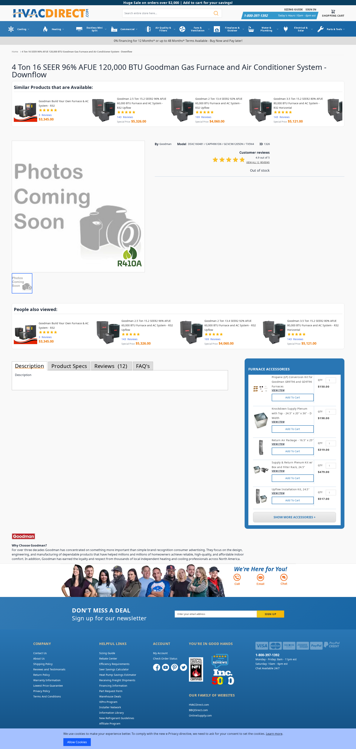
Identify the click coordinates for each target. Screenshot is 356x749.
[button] (22, 283)
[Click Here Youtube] (165, 667)
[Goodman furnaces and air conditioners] (129, 536)
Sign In (311, 9)
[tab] (29, 365)
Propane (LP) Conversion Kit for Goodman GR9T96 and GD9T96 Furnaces (292, 381)
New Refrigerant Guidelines (116, 718)
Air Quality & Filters (163, 29)
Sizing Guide (293, 9)
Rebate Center (108, 658)
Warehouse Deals (110, 696)
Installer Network (110, 707)
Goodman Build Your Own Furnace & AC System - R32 (64, 103)
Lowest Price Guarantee (48, 685)
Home (15, 51)
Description (29, 365)
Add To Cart (292, 397)
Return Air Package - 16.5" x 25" (293, 440)
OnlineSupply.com (200, 715)
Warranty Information (47, 680)
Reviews (110, 366)
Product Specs (69, 366)
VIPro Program (108, 702)
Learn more (274, 734)
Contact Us (40, 653)
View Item (278, 390)
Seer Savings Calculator (114, 669)
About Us (39, 658)
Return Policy (41, 675)
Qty (320, 380)
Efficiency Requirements (114, 664)
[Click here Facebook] (156, 667)
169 (203, 117)
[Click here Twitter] (183, 667)
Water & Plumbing (266, 29)
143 (125, 117)
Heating (56, 29)
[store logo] (50, 13)
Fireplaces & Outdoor (232, 29)
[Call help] (237, 579)
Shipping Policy (43, 664)
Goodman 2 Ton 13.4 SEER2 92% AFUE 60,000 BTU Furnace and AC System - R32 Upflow (218, 103)
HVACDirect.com (199, 704)
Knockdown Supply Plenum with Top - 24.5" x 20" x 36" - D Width (292, 413)
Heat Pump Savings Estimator (117, 675)
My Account (160, 653)
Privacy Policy (41, 691)
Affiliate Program (109, 723)
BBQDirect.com (198, 710)
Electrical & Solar (301, 29)
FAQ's (143, 366)
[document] (178, 738)
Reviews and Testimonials (49, 669)
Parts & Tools (334, 29)
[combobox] (172, 13)
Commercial (128, 29)
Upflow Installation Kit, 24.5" (291, 489)
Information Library (111, 712)
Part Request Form (110, 691)
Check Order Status (165, 658)
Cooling (22, 29)
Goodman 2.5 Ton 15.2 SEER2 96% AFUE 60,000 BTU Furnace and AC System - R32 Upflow (141, 103)
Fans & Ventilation (197, 29)
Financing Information (113, 685)
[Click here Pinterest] (174, 667)
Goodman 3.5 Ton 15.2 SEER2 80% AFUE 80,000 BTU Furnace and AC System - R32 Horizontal (298, 103)
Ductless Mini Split (95, 29)
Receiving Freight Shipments (117, 680)
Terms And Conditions (47, 696)
